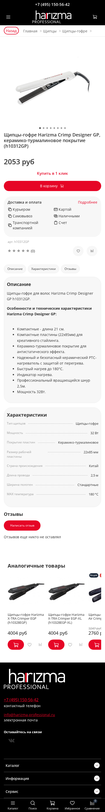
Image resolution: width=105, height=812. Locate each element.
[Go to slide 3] (47, 128)
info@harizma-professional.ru (29, 714)
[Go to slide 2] (43, 128)
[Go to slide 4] (50, 128)
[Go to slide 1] (40, 128)
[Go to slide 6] (58, 128)
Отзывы (70, 269)
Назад (11, 30)
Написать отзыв (22, 525)
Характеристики (43, 269)
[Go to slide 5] (54, 128)
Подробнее (87, 202)
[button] (36, 251)
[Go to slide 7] (61, 128)
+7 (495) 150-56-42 (52, 4)
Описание (15, 269)
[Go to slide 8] (65, 128)
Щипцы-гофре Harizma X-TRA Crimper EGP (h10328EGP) (26, 619)
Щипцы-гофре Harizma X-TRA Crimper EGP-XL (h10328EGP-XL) (66, 619)
